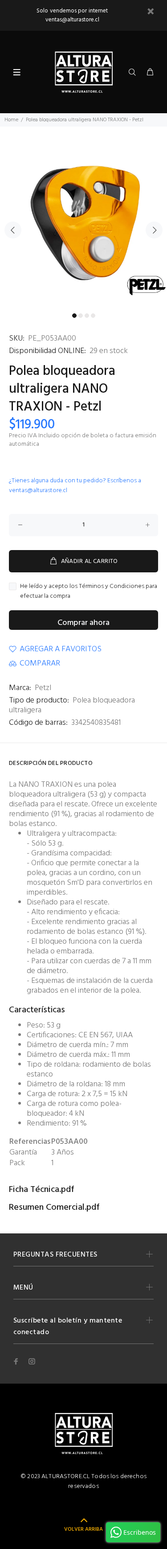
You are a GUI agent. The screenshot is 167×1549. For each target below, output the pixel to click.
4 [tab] (93, 315)
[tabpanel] (83, 224)
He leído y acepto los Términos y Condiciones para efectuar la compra (88, 591)
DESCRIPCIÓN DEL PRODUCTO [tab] (51, 763)
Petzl (43, 688)
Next (154, 230)
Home (11, 119)
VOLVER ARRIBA (83, 1529)
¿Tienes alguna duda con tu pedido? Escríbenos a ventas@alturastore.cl (75, 486)
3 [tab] (87, 315)
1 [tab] (74, 315)
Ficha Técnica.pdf (41, 1190)
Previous (12, 230)
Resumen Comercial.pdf (54, 1207)
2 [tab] (80, 315)
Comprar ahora (83, 622)
